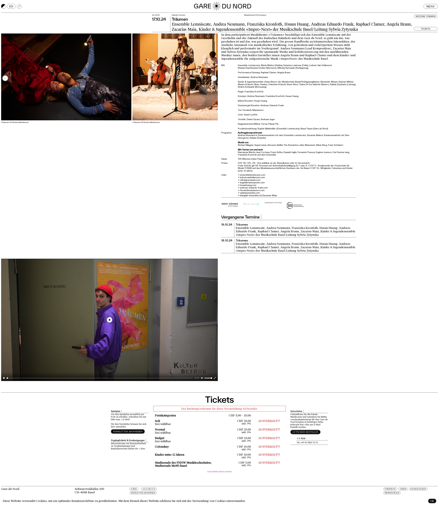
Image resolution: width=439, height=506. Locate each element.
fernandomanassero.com (252, 190)
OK (432, 501)
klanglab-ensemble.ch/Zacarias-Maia (258, 195)
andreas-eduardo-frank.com (254, 187)
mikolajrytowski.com (250, 180)
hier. (143, 448)
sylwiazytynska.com (250, 193)
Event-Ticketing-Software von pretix (219, 471)
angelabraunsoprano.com (252, 182)
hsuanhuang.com (248, 185)
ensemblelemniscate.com (252, 175)
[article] (219, 440)
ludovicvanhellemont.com (252, 177)
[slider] (100, 378)
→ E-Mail (125, 419)
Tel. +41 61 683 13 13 (307, 442)
